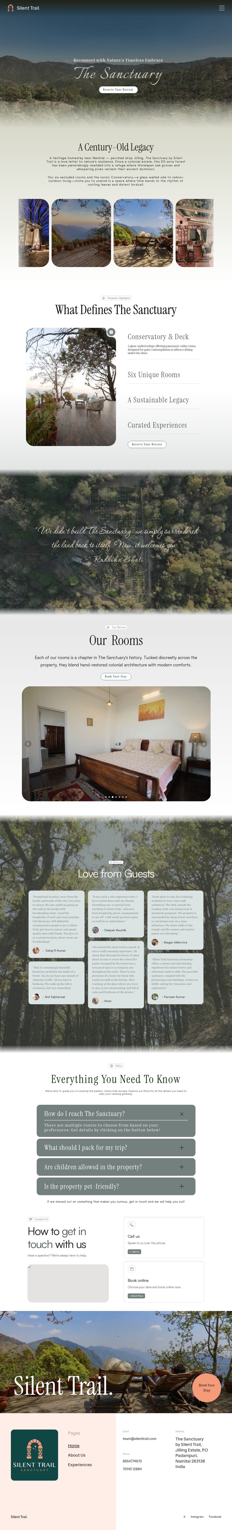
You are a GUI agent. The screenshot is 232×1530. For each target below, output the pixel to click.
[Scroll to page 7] (126, 797)
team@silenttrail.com (139, 1439)
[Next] (203, 743)
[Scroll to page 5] (119, 797)
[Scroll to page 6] (122, 797)
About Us (76, 1455)
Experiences (80, 1464)
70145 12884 (132, 1469)
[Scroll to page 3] (112, 797)
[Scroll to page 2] (109, 797)
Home (73, 1445)
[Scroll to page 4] (116, 797)
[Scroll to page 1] (105, 797)
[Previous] (28, 743)
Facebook (215, 1517)
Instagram (197, 1517)
